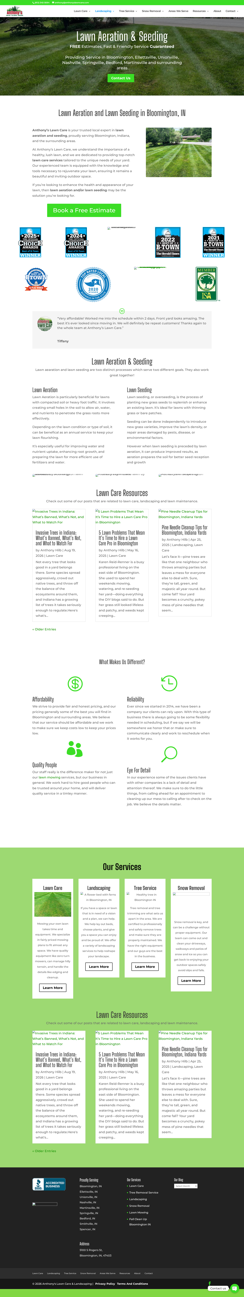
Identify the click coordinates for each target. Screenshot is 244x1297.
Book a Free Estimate (84, 210)
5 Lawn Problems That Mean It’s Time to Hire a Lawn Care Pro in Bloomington (122, 538)
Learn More (53, 988)
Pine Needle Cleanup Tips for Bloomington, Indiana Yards (184, 530)
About (217, 11)
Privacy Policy (105, 1283)
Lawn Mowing (138, 1212)
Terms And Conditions (132, 1283)
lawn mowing (49, 777)
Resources (199, 11)
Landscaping (103, 11)
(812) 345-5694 (42, 2)
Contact (230, 11)
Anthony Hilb (51, 550)
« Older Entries (44, 629)
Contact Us (120, 78)
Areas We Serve (178, 11)
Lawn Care (80, 11)
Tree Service (126, 11)
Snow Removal (151, 11)
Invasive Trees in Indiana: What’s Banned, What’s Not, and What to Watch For (58, 538)
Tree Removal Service (143, 1192)
